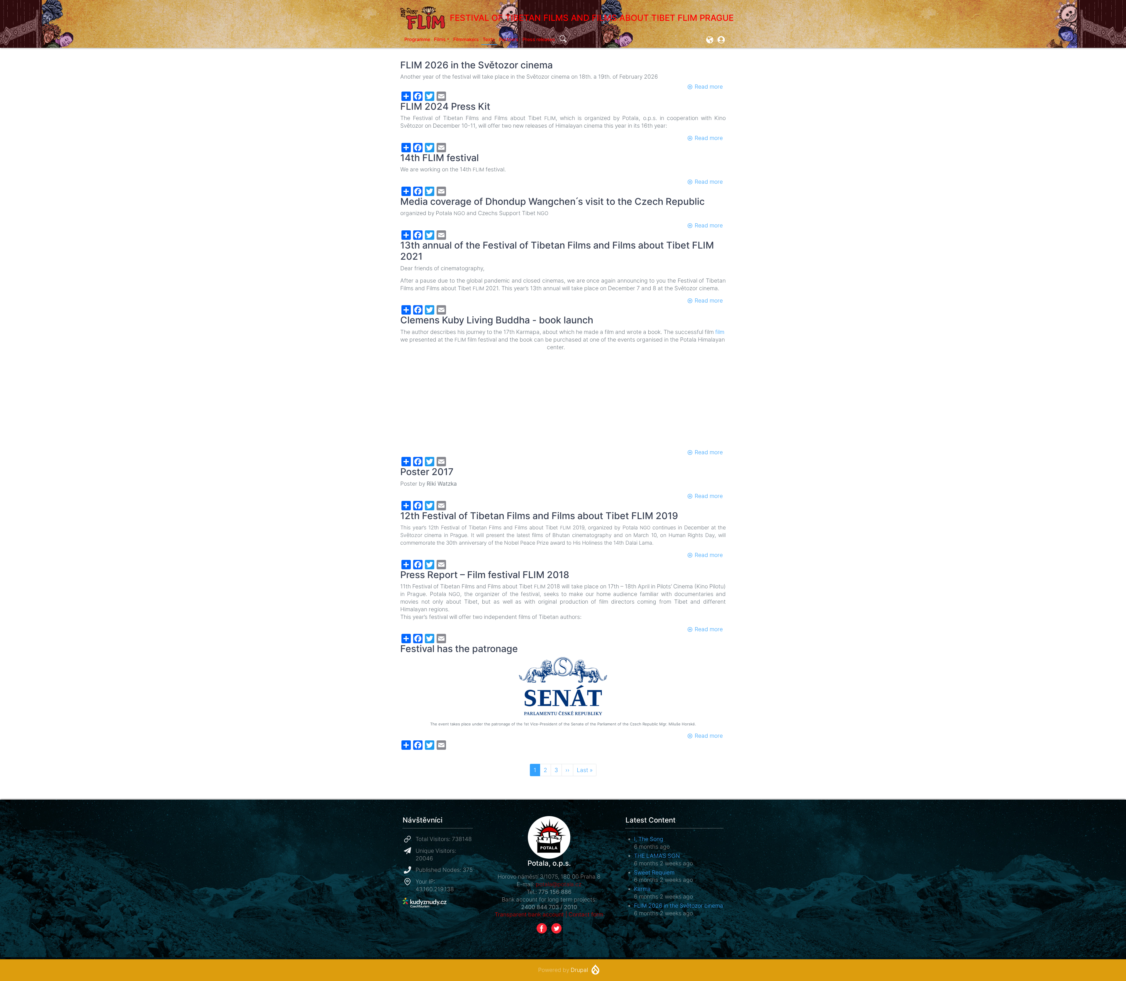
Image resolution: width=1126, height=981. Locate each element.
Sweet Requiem (654, 872)
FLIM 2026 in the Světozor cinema (678, 905)
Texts (489, 39)
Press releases (539, 39)
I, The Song (648, 838)
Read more (709, 86)
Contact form (586, 914)
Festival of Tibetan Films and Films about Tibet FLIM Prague (592, 18)
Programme (417, 39)
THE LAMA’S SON (657, 855)
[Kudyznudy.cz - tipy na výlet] (425, 902)
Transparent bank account (529, 914)
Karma (642, 888)
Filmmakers (466, 39)
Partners (508, 39)
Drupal (579, 969)
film (719, 331)
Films (440, 39)
